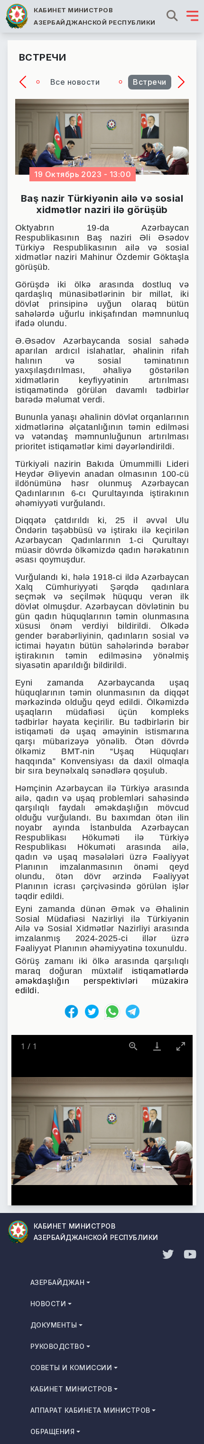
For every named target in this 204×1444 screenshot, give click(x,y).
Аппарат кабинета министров (90, 1410)
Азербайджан (57, 1282)
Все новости (75, 82)
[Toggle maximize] (181, 1046)
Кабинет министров (71, 1389)
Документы (53, 1325)
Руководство (57, 1346)
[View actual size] (133, 1046)
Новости (48, 1304)
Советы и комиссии (71, 1368)
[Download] (157, 1046)
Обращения (52, 1431)
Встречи (149, 82)
